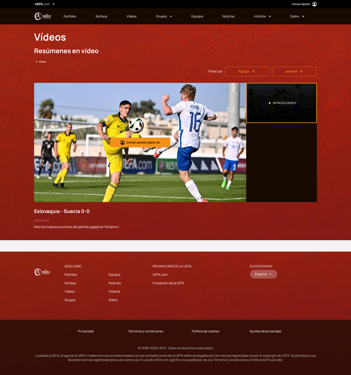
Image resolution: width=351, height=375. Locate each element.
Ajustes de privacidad (265, 331)
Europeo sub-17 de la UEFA (42, 16)
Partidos (71, 274)
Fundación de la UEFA (168, 283)
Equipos (114, 274)
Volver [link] (42, 61)
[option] (281, 103)
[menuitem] (74, 16)
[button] (163, 16)
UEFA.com (160, 274)
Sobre (113, 300)
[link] (70, 16)
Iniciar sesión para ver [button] (143, 142)
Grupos (70, 300)
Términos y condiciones (145, 331)
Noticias (115, 283)
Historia (114, 291)
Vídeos (70, 291)
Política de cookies (205, 331)
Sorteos (70, 283)
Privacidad (85, 331)
